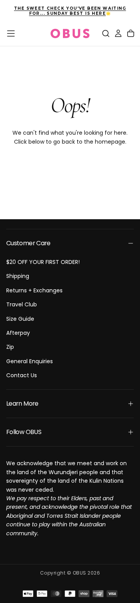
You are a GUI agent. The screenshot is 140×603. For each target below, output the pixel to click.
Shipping (17, 276)
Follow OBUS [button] (23, 431)
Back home (70, 167)
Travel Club (21, 304)
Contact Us (21, 375)
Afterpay (18, 333)
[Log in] (118, 33)
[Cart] (130, 33)
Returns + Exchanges (34, 290)
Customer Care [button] (28, 243)
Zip (10, 347)
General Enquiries (29, 361)
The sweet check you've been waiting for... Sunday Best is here (70, 11)
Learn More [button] (22, 403)
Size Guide (20, 319)
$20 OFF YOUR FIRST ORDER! (43, 262)
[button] (11, 33)
